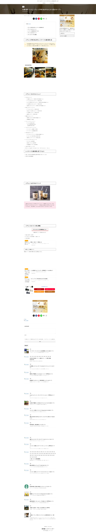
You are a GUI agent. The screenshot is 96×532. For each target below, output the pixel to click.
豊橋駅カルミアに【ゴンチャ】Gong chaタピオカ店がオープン (41, 493)
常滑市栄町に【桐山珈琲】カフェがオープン (38, 424)
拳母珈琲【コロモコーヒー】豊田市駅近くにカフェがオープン (41, 380)
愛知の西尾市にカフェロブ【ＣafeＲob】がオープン (39, 465)
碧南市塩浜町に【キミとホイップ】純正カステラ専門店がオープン (42, 501)
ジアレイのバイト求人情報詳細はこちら (39, 229)
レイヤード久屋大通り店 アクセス (33, 31)
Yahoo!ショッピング (49, 289)
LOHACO (49, 291)
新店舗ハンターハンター (48, 528)
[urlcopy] (46, 19)
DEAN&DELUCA (45, 286)
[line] (41, 19)
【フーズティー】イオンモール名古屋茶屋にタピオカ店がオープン (42, 350)
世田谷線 (45, 526)
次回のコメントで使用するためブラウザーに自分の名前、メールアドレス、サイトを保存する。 (40, 339)
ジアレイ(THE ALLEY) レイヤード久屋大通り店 (36, 27)
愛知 (25, 319)
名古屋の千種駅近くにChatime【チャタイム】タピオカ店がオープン (42, 402)
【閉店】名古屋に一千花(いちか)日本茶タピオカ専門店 (40, 507)
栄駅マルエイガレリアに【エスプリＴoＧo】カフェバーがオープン (42, 439)
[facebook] (36, 19)
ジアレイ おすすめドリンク (32, 32)
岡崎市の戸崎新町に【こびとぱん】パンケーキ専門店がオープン (41, 373)
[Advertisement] (40, 85)
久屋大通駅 (26, 320)
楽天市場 (38, 289)
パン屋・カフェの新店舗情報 (35, 458)
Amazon (38, 291)
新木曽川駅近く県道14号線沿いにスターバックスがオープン (41, 486)
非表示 (29, 23)
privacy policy (50, 526)
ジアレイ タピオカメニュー (32, 29)
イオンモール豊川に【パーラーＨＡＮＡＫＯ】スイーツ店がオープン (42, 471)
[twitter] (34, 19)
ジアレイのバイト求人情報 (32, 34)
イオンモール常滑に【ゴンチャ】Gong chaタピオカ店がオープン (41, 410)
